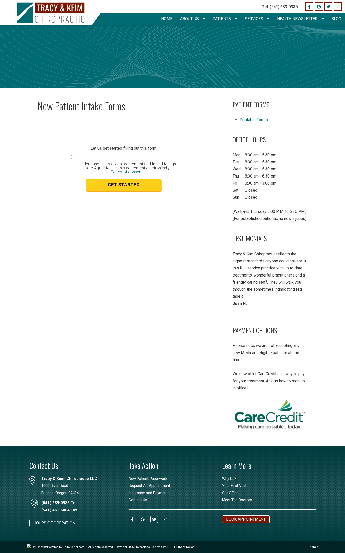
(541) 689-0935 (280, 6)
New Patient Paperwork (148, 478)
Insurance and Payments (149, 493)
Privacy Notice (185, 547)
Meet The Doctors (237, 500)
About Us (190, 18)
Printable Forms (254, 119)
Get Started (124, 185)
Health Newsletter (297, 18)
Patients (222, 18)
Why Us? (229, 478)
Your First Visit (234, 485)
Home (167, 18)
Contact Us (138, 500)
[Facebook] (309, 6)
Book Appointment (246, 519)
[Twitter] (328, 6)
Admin (313, 547)
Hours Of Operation (54, 523)
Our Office (230, 493)
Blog (336, 18)
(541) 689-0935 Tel (58, 502)
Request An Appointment (149, 485)
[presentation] (37, 547)
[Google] (319, 6)
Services (254, 18)
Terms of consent (126, 172)
